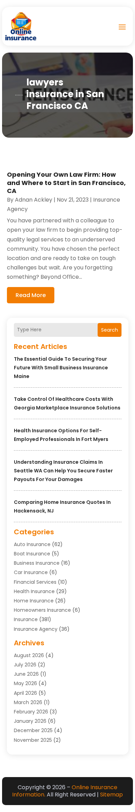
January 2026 (30, 721)
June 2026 (26, 674)
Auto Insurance (32, 544)
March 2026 (28, 702)
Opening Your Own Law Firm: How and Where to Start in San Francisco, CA (66, 182)
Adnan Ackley (33, 200)
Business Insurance (37, 563)
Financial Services (35, 582)
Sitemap (111, 795)
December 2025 (33, 730)
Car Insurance (31, 572)
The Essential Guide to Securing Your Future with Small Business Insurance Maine (61, 368)
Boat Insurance (32, 553)
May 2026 (25, 683)
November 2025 (33, 740)
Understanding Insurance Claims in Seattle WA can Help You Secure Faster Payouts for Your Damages (63, 471)
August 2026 (29, 655)
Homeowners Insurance (42, 610)
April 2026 (25, 693)
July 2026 (25, 664)
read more (31, 295)
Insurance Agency (35, 629)
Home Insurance (34, 600)
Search (109, 329)
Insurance (26, 619)
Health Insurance (34, 591)
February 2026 (31, 711)
